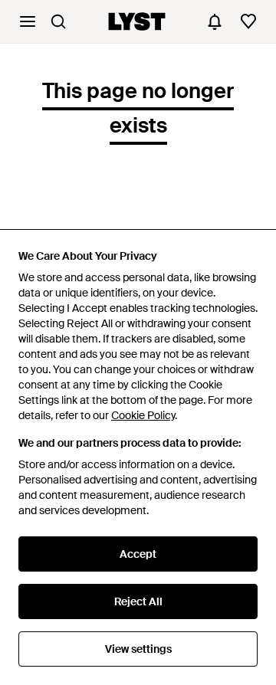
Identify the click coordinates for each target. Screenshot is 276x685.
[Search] (58, 21)
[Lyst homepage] (136, 21)
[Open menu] (27, 21)
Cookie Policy (143, 415)
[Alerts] (214, 21)
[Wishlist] (248, 21)
